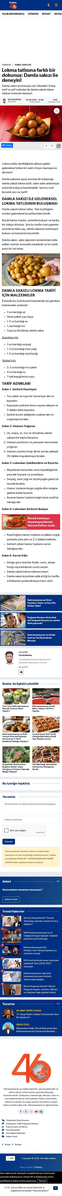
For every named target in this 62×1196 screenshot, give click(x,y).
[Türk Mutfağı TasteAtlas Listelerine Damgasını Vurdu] (46, 754)
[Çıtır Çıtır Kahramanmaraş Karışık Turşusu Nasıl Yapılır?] (16, 696)
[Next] (41, 1111)
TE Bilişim (38, 1167)
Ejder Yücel (23, 1025)
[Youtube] (36, 1111)
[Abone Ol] (58, 146)
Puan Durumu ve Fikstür (17, 1127)
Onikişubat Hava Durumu (17, 1120)
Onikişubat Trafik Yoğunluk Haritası (22, 1124)
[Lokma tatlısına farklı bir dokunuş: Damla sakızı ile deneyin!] (31, 124)
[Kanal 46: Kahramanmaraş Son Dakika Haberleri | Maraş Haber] (13, 5)
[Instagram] (31, 1111)
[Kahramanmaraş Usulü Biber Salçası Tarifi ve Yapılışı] (46, 696)
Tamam (42, 1181)
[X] (26, 1111)
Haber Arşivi (11, 1136)
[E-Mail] (21, 672)
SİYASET (46, 14)
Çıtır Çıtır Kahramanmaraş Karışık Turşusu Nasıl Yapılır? (15, 708)
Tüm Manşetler (13, 1130)
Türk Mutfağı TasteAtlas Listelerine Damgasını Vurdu (44, 766)
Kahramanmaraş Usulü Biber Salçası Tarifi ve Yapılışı (43, 708)
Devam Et (22, 667)
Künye (8, 1144)
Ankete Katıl (11, 899)
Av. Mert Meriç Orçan (28, 1011)
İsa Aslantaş (25, 655)
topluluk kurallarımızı (28, 851)
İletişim (18, 1144)
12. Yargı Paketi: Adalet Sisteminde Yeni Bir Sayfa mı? (37, 1016)
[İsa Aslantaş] (9, 657)
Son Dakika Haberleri (15, 1133)
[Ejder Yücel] (8, 1028)
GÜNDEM (33, 14)
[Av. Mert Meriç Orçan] (8, 1014)
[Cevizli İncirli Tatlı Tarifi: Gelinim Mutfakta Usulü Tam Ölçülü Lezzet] (46, 724)
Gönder (8, 841)
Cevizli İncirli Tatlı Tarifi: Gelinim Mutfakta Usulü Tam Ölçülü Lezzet (44, 736)
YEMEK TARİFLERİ (23, 65)
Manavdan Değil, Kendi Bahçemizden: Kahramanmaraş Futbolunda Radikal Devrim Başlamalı (37, 1030)
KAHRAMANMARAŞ (13, 14)
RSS (12, 1158)
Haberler (6, 65)
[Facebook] (20, 1111)
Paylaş (9, 145)
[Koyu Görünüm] (48, 5)
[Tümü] (58, 881)
